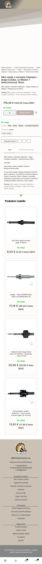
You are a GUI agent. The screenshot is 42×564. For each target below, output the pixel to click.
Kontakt (21, 540)
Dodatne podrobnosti (26, 150)
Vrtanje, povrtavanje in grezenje (24, 67)
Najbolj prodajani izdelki (21, 534)
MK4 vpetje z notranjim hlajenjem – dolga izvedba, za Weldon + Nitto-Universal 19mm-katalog (19, 186)
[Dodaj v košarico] (33, 211)
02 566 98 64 (22, 466)
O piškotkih (21, 518)
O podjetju (21, 537)
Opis (9, 150)
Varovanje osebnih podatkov (21, 511)
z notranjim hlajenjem (31, 125)
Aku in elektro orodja (21, 479)
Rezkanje (21, 489)
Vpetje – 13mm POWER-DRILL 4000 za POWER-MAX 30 (21, 296)
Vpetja (19, 69)
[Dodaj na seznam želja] (33, 216)
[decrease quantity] (5, 113)
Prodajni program (21, 527)
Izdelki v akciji (21, 530)
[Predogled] (33, 219)
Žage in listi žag (21, 496)
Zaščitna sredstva (21, 500)
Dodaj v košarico (25, 113)
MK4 (9, 125)
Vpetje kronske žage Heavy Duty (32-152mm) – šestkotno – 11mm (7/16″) (21, 354)
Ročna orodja (21, 493)
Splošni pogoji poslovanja (21, 508)
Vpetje (15, 125)
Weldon (21, 125)
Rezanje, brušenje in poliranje (21, 486)
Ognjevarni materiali (21, 483)
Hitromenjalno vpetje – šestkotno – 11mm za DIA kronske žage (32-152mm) (21, 413)
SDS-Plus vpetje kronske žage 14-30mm (21, 242)
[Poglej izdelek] (33, 213)
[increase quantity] (14, 113)
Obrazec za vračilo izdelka (21, 515)
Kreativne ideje (27, 552)
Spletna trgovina (6, 67)
